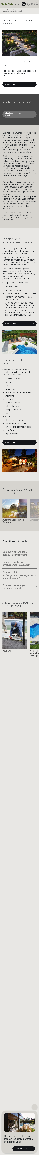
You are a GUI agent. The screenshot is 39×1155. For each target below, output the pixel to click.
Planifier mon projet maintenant (13, 114)
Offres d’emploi (16, 3)
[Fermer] (34, 1107)
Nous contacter (11, 84)
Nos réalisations (22, 1149)
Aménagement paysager (18, 10)
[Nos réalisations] (19, 1122)
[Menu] (32, 4)
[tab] (19, 553)
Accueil (5, 10)
